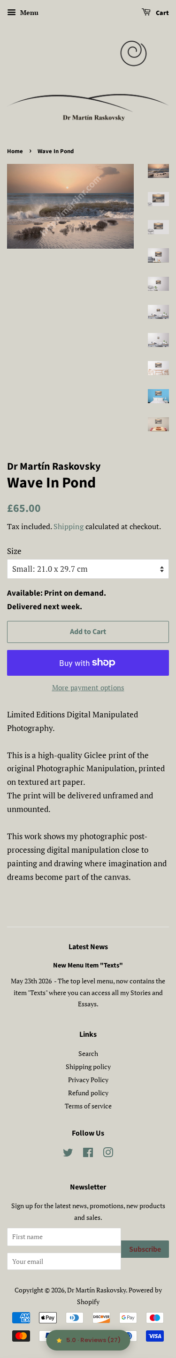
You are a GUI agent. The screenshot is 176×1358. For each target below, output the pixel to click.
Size (14, 551)
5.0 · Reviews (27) (93, 1340)
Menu (28, 12)
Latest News (88, 947)
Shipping (69, 526)
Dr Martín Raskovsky (96, 1289)
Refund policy (88, 1092)
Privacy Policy (88, 1079)
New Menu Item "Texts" (88, 965)
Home (15, 151)
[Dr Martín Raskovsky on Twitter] (68, 1154)
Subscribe (145, 1249)
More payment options (88, 687)
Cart (161, 13)
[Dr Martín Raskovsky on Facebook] (88, 1154)
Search (88, 1053)
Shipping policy (88, 1066)
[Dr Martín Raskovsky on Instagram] (108, 1154)
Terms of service (88, 1105)
